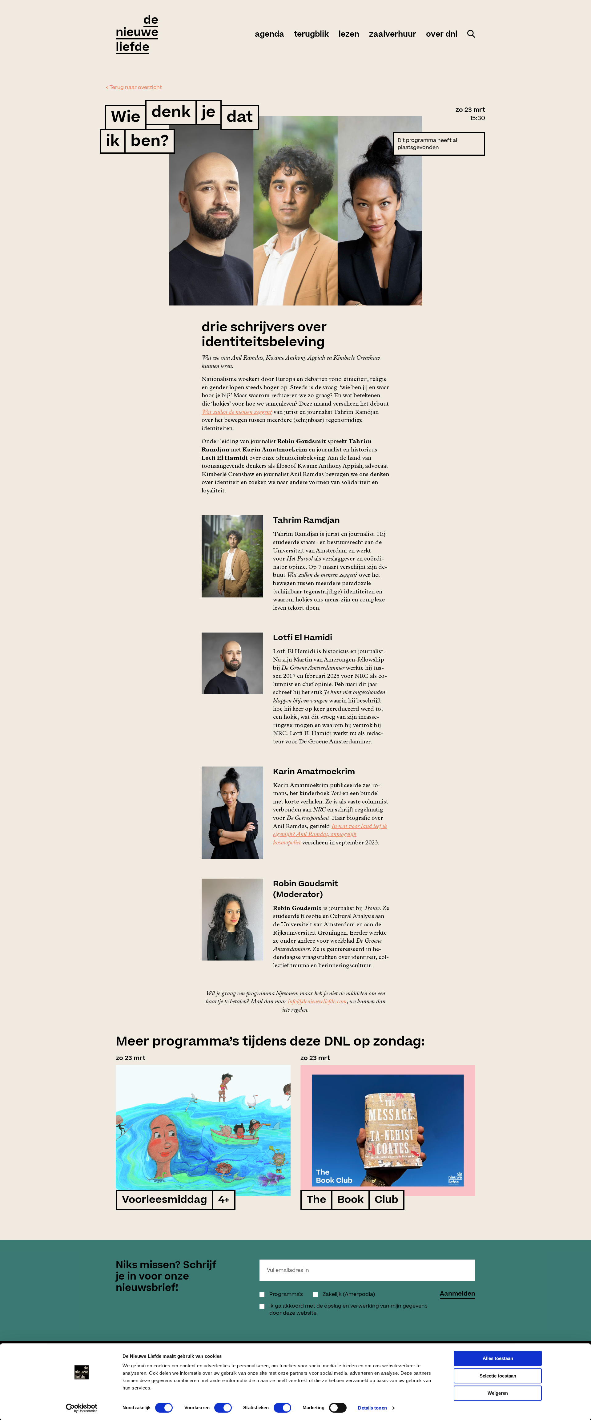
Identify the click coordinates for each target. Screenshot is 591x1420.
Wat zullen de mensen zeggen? (237, 413)
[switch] (223, 1408)
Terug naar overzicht (136, 87)
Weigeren (498, 1393)
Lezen (349, 34)
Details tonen (372, 1407)
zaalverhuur (392, 34)
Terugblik (311, 34)
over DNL (441, 34)
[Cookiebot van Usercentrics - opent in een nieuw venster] (82, 1408)
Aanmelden (457, 1294)
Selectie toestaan (498, 1375)
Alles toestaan (498, 1358)
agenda (269, 34)
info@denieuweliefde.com (317, 1002)
